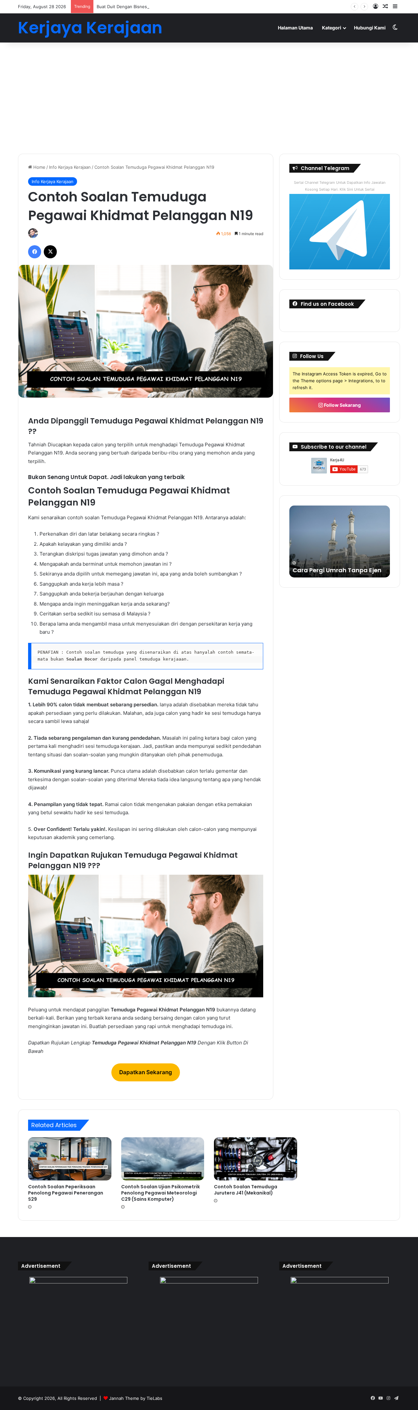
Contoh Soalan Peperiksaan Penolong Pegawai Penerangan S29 (65, 1192)
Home (38, 167)
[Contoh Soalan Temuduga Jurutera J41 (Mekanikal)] (255, 1158)
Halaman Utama (295, 27)
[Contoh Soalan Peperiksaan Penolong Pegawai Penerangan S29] (69, 1158)
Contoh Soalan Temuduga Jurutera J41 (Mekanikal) (245, 1189)
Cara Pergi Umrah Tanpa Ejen (337, 570)
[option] (339, 541)
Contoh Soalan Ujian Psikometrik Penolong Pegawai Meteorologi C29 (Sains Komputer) (160, 1192)
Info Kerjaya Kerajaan (70, 167)
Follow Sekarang (342, 405)
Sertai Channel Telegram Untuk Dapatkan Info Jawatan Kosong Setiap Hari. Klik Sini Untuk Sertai (339, 186)
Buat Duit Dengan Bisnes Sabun (129, 6)
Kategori (331, 27)
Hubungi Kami (370, 27)
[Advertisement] (209, 98)
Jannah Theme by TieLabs (135, 1398)
